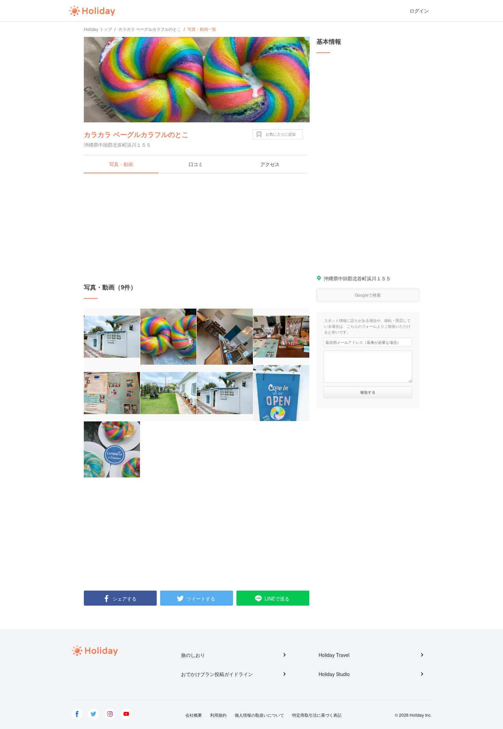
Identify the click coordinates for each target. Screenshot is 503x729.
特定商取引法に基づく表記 (316, 715)
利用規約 (218, 715)
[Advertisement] (197, 228)
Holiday (92, 10)
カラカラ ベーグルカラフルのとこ (136, 134)
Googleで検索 (368, 295)
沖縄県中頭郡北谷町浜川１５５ (357, 278)
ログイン (419, 11)
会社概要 (193, 715)
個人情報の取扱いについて (259, 715)
